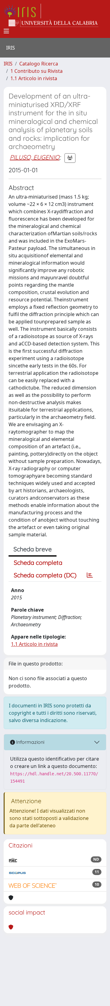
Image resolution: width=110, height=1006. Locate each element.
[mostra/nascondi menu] (6, 31)
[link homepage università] (53, 23)
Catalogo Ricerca (38, 63)
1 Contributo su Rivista (36, 71)
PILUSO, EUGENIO (34, 157)
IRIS (8, 63)
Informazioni (29, 742)
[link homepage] (22, 11)
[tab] (90, 575)
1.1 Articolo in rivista (33, 78)
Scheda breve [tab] (32, 549)
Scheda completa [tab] (38, 562)
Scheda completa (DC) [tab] (45, 575)
